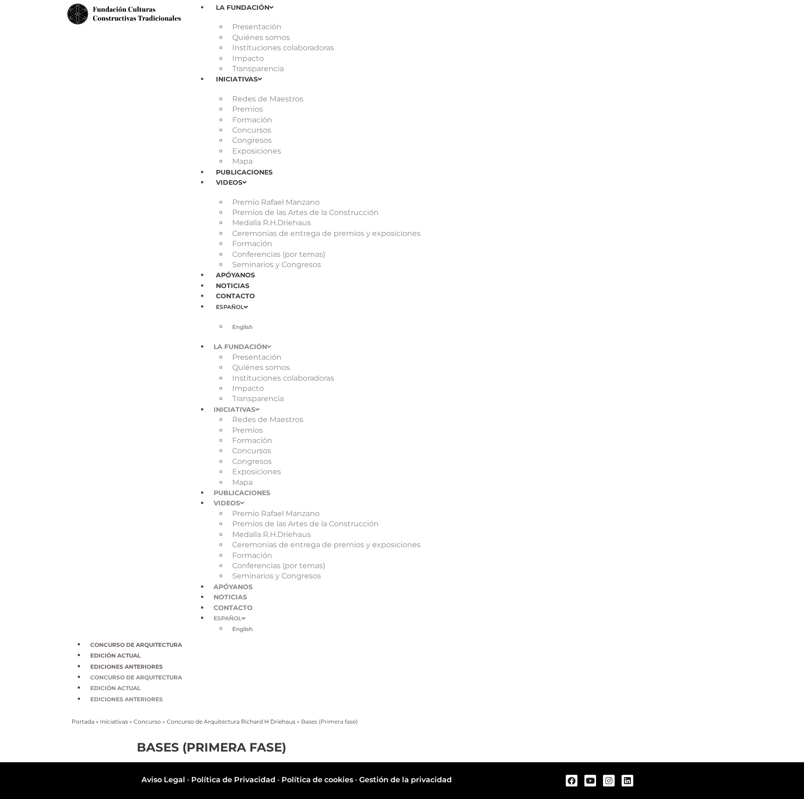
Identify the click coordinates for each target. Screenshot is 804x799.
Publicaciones (244, 172)
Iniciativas (237, 79)
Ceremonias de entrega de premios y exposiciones (326, 233)
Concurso (147, 721)
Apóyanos (235, 275)
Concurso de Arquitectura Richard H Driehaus (231, 721)
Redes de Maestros (267, 98)
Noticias (232, 286)
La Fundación (242, 7)
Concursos (251, 130)
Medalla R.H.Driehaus (271, 222)
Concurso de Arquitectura (136, 644)
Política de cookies (317, 779)
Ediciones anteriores (126, 666)
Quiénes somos (261, 37)
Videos (229, 182)
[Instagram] (609, 780)
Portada (83, 721)
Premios (247, 109)
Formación (252, 119)
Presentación (256, 26)
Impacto (248, 58)
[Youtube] (590, 780)
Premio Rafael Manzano (276, 202)
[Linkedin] (627, 780)
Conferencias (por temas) (278, 254)
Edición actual (115, 655)
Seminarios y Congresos (276, 264)
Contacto (235, 296)
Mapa (242, 161)
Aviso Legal (163, 779)
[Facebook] (571, 780)
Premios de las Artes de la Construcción (305, 212)
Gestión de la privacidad (405, 779)
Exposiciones (256, 151)
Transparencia (258, 68)
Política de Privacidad (233, 779)
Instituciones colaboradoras (283, 47)
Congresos (252, 140)
